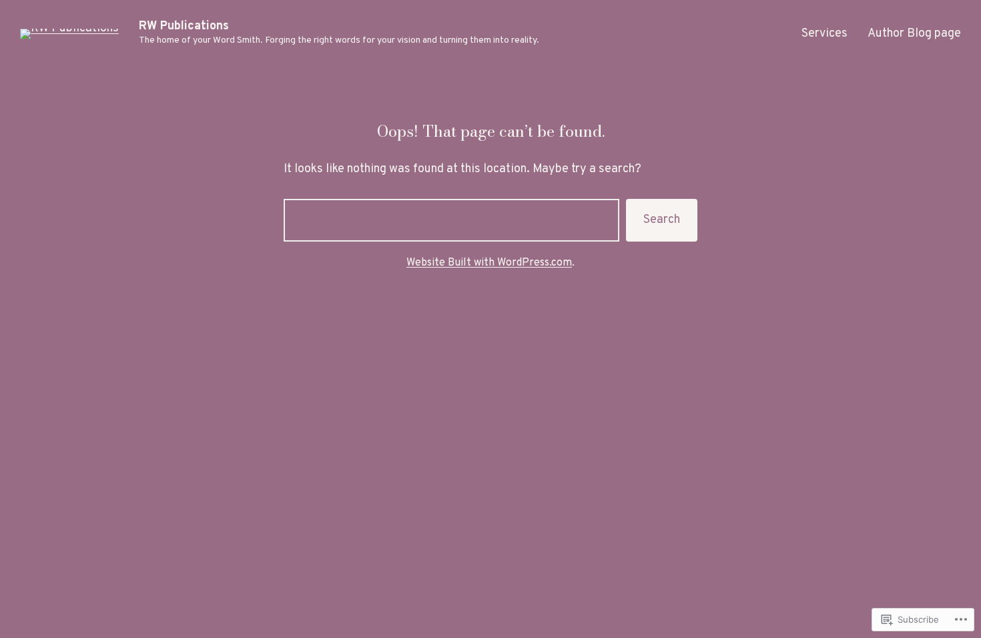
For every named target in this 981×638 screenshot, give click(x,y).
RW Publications (184, 26)
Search (661, 220)
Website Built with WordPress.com (489, 263)
